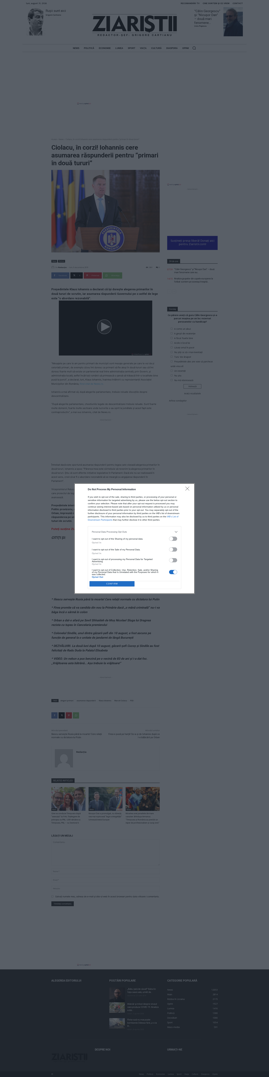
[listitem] (134, 532)
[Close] (188, 490)
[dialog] (134, 539)
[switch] (173, 539)
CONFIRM (112, 584)
